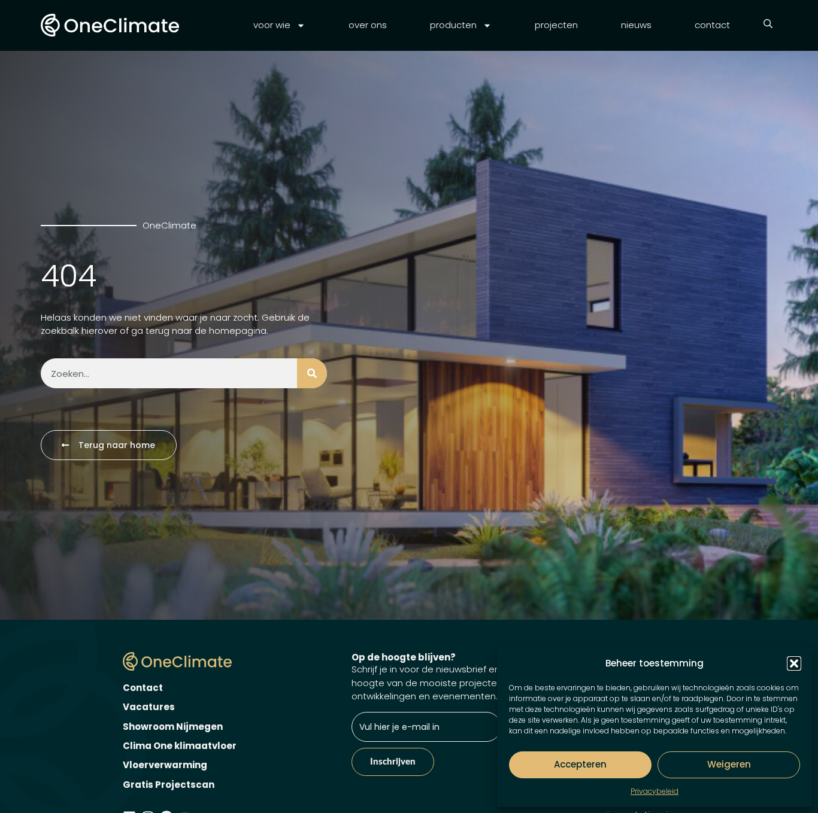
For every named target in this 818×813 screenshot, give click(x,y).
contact (712, 25)
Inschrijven (393, 761)
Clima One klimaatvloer (180, 745)
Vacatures (149, 707)
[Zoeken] (312, 373)
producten (453, 25)
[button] (794, 663)
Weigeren (729, 764)
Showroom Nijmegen (173, 726)
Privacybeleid (654, 791)
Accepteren (580, 764)
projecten (556, 25)
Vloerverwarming (165, 765)
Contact (143, 687)
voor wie (271, 25)
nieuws (636, 25)
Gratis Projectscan (168, 784)
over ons (368, 25)
